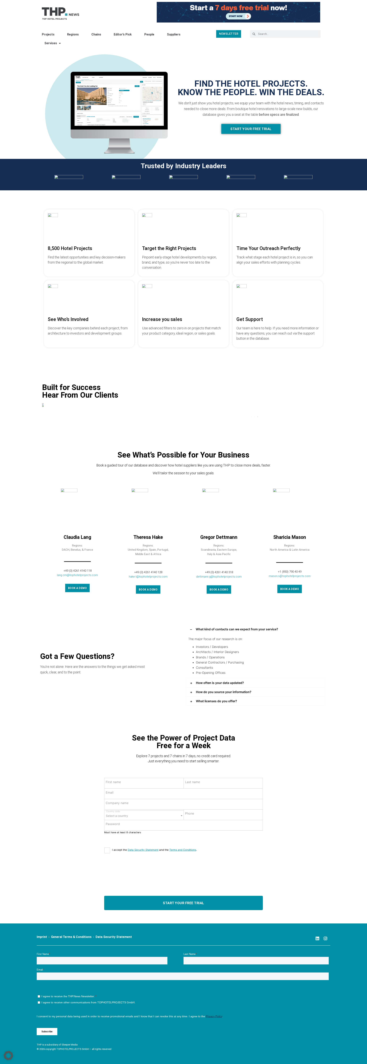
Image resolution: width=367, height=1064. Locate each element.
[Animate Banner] (238, 12)
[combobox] (144, 843)
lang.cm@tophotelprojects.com (77, 603)
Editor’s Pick (123, 34)
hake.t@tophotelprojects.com (148, 604)
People (149, 34)
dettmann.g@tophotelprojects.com (219, 604)
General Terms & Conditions (71, 965)
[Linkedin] (317, 967)
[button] (251, 445)
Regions (73, 34)
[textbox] (144, 843)
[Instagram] (325, 967)
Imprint (42, 965)
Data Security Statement (143, 878)
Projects (48, 34)
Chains (96, 34)
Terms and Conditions (182, 878)
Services (50, 43)
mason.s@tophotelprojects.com (290, 604)
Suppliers (173, 34)
